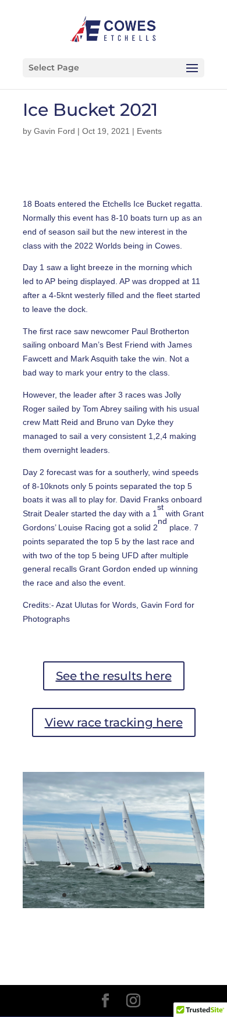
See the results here (114, 676)
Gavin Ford (54, 131)
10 (153, 895)
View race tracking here (114, 722)
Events (149, 131)
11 (163, 895)
